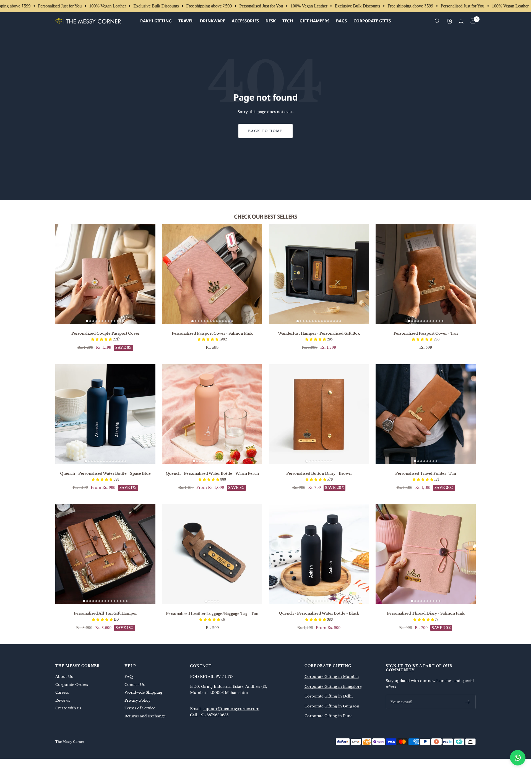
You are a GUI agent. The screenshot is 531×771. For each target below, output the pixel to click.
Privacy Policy (137, 700)
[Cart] (473, 21)
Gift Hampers (314, 20)
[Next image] (149, 274)
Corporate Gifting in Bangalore (332, 686)
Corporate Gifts (372, 20)
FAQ (128, 676)
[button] (102, 339)
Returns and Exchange (145, 716)
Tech (287, 20)
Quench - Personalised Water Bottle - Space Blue (105, 473)
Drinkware (212, 20)
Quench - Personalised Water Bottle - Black (319, 613)
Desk (271, 20)
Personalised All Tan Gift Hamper (105, 613)
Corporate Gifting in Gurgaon (331, 706)
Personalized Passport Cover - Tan (426, 333)
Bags (341, 20)
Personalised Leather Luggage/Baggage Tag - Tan (212, 613)
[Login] (461, 21)
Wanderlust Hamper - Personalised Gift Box (319, 333)
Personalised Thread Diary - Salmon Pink (426, 613)
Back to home (265, 131)
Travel (185, 20)
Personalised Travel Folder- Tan (425, 473)
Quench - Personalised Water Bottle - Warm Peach (212, 473)
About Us (64, 676)
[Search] (437, 21)
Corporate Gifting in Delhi (328, 696)
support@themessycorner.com (231, 708)
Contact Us (134, 684)
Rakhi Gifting (156, 20)
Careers (62, 692)
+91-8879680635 (213, 715)
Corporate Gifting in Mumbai (331, 676)
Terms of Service (139, 708)
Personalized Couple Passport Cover (105, 333)
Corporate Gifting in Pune (328, 716)
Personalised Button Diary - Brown (319, 473)
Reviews (62, 700)
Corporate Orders (71, 684)
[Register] (467, 702)
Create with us (68, 708)
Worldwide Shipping (143, 692)
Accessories (245, 20)
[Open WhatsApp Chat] (517, 757)
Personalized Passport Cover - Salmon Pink (212, 333)
